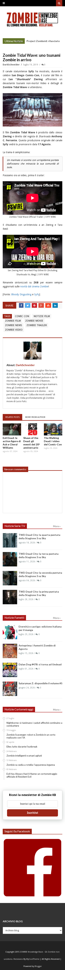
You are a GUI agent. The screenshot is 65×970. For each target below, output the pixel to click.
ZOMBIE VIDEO (14, 329)
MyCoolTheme (32, 959)
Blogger (38, 966)
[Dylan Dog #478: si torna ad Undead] (10, 670)
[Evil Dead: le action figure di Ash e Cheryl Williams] (12, 429)
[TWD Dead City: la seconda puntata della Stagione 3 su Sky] (10, 578)
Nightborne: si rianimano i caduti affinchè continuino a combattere (34, 724)
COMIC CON (22, 316)
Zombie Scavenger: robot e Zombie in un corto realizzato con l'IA (30, 736)
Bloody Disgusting (21, 294)
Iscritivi (32, 813)
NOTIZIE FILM (42, 316)
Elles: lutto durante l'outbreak (21, 746)
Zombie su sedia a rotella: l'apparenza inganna (30, 764)
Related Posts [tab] (12, 417)
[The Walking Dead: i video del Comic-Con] (53, 429)
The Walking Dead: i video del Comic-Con (53, 441)
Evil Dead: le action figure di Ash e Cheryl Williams (12, 442)
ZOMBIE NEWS (13, 325)
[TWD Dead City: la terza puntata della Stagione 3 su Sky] (10, 559)
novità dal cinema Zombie (34, 286)
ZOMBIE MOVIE (34, 320)
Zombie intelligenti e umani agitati (24, 755)
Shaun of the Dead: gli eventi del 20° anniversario (31, 442)
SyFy (36, 294)
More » (19, 41)
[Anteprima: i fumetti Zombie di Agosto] (10, 651)
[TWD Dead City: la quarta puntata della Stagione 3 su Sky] (10, 540)
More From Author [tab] (35, 417)
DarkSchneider (11, 64)
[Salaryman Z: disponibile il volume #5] (10, 689)
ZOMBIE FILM (13, 320)
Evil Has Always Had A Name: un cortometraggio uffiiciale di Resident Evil (31, 775)
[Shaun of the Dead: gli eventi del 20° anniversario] (32, 429)
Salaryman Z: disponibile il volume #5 (40, 683)
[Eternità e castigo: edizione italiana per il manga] (10, 632)
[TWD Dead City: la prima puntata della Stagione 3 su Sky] (10, 597)
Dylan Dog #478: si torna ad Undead (40, 664)
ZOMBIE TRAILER (37, 325)
